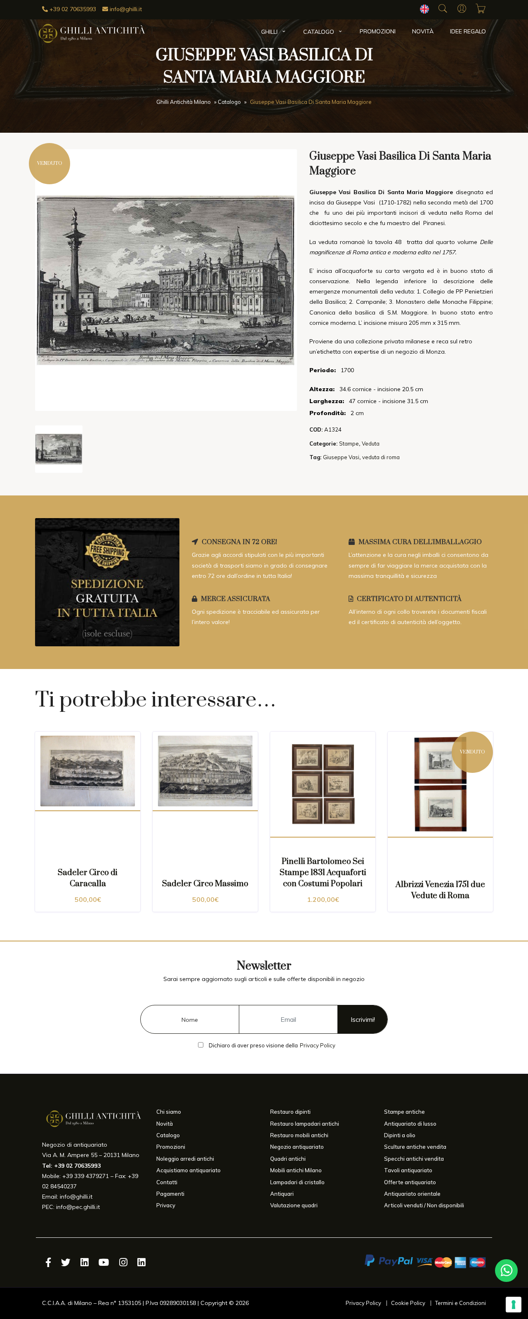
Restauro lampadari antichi (304, 1123)
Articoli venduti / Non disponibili (424, 1205)
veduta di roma (381, 457)
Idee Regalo (468, 31)
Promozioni (378, 31)
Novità (423, 31)
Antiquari (282, 1193)
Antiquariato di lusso (410, 1123)
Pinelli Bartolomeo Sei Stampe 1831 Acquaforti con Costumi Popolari (323, 873)
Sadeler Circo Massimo (205, 884)
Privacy (165, 1205)
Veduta (371, 443)
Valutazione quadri (294, 1205)
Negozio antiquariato (297, 1146)
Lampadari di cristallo (297, 1182)
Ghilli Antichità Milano (183, 102)
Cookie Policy (408, 1303)
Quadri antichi (288, 1158)
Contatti (166, 1182)
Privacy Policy (317, 1045)
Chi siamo (168, 1111)
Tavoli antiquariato (408, 1170)
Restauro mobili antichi (299, 1135)
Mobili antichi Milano (296, 1170)
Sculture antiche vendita (415, 1146)
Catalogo (318, 31)
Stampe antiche (404, 1111)
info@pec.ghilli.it (78, 1207)
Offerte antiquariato (410, 1182)
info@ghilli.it (125, 9)
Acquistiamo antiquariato (188, 1170)
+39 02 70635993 (72, 9)
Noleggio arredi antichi (185, 1158)
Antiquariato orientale (412, 1193)
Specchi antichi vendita (414, 1158)
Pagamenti (170, 1193)
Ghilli (269, 31)
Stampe (349, 443)
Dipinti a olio (399, 1135)
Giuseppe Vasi (341, 457)
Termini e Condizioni (460, 1303)
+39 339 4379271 (85, 1176)
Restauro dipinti (290, 1111)
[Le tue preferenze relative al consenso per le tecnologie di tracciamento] (513, 1304)
